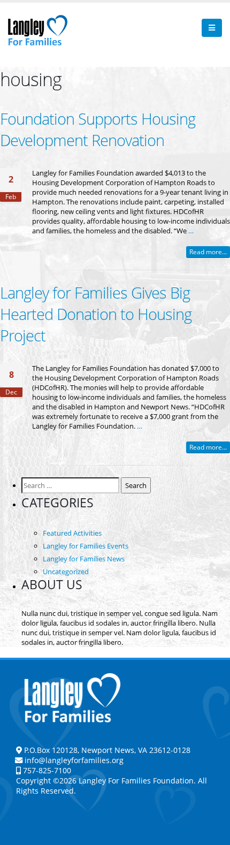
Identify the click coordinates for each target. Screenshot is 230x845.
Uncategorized (66, 571)
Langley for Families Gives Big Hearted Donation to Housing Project (95, 314)
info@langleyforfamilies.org (74, 760)
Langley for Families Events (85, 546)
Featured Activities (72, 533)
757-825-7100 (46, 770)
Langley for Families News (84, 559)
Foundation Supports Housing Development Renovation (97, 129)
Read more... (208, 251)
